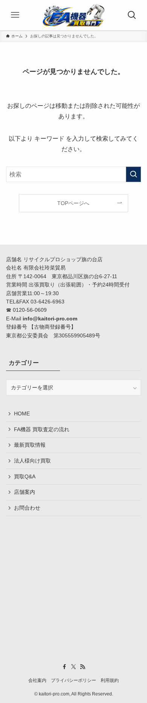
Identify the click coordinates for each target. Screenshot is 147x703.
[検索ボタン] (132, 15)
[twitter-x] (73, 666)
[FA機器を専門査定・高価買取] (73, 15)
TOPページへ (73, 203)
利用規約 (110, 680)
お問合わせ (27, 508)
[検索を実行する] (133, 174)
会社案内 (37, 680)
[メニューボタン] (15, 15)
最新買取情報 (30, 445)
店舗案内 (24, 492)
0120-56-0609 (30, 310)
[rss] (82, 666)
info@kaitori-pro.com (50, 319)
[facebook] (64, 666)
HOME (22, 413)
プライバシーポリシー (73, 680)
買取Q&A (24, 476)
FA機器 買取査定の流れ (41, 429)
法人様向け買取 (32, 461)
